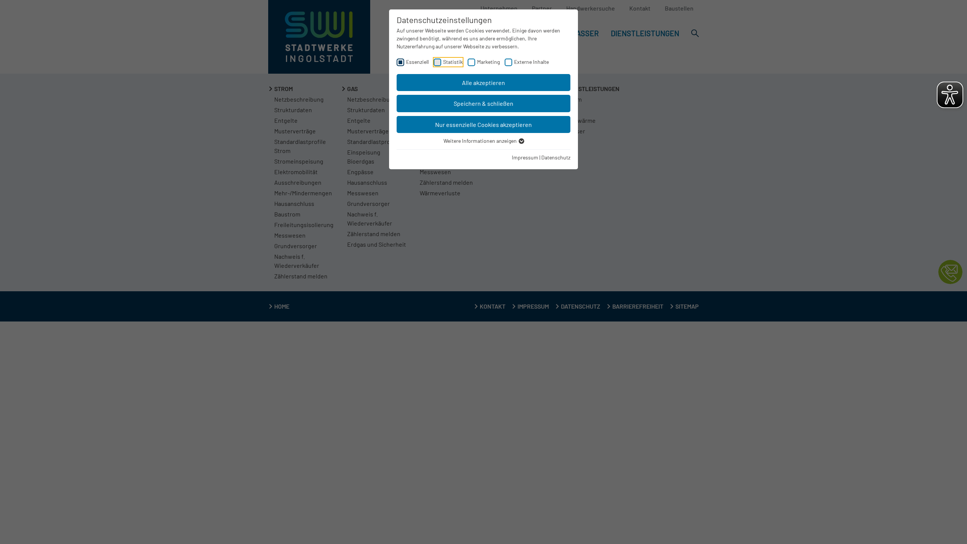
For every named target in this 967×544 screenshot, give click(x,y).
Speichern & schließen (483, 103)
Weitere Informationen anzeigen (480, 141)
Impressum (525, 157)
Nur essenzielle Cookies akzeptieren (483, 124)
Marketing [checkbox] (488, 62)
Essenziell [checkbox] (417, 62)
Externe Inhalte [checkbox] (531, 62)
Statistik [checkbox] (453, 62)
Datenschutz (555, 157)
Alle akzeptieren (483, 82)
